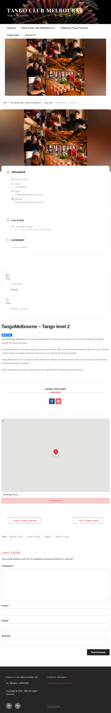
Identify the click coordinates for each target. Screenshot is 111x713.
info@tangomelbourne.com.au (29, 194)
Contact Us (30, 35)
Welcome (11, 27)
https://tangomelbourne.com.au (29, 202)
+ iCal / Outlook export (88, 520)
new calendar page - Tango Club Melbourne (25, 103)
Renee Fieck (33, 537)
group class (16, 537)
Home (5, 103)
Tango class (62, 537)
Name (5, 605)
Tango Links (13, 35)
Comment (7, 565)
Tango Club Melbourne (45, 10)
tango (47, 537)
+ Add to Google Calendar (24, 520)
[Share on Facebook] (52, 401)
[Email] (58, 401)
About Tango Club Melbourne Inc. (38, 27)
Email (5, 620)
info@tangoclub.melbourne (60, 683)
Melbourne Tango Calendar (74, 27)
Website (6, 635)
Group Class (48, 103)
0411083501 (20, 187)
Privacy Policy (54, 705)
